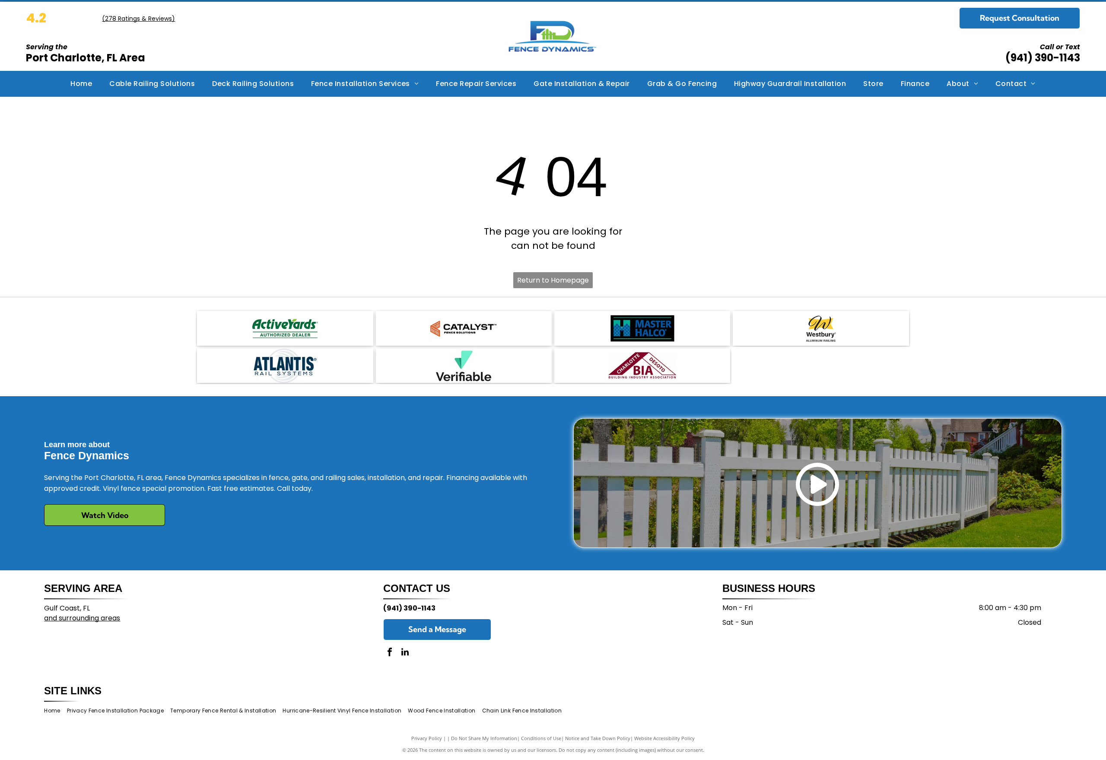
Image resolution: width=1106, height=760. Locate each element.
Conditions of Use (541, 738)
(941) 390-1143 (1042, 58)
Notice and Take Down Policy (597, 738)
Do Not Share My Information (484, 738)
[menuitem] (81, 83)
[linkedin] (404, 653)
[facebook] (389, 653)
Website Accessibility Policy (664, 738)
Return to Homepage (553, 280)
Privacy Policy (426, 738)
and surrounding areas (82, 618)
